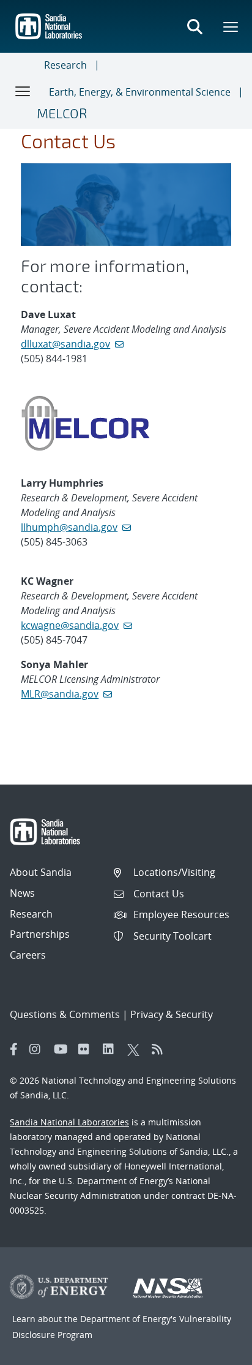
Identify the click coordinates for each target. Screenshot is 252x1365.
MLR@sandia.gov (59, 694)
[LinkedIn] (112, 1049)
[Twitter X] (136, 1049)
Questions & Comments (65, 1014)
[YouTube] (63, 1049)
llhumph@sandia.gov (69, 527)
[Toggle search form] (194, 26)
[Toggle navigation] (23, 90)
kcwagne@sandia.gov (70, 625)
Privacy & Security (171, 1014)
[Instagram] (38, 1049)
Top (215, 1351)
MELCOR (62, 113)
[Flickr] (87, 1049)
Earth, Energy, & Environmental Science (140, 92)
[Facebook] (14, 1049)
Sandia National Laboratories (69, 1122)
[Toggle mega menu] (231, 26)
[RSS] (161, 1049)
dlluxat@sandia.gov (65, 344)
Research (65, 65)
